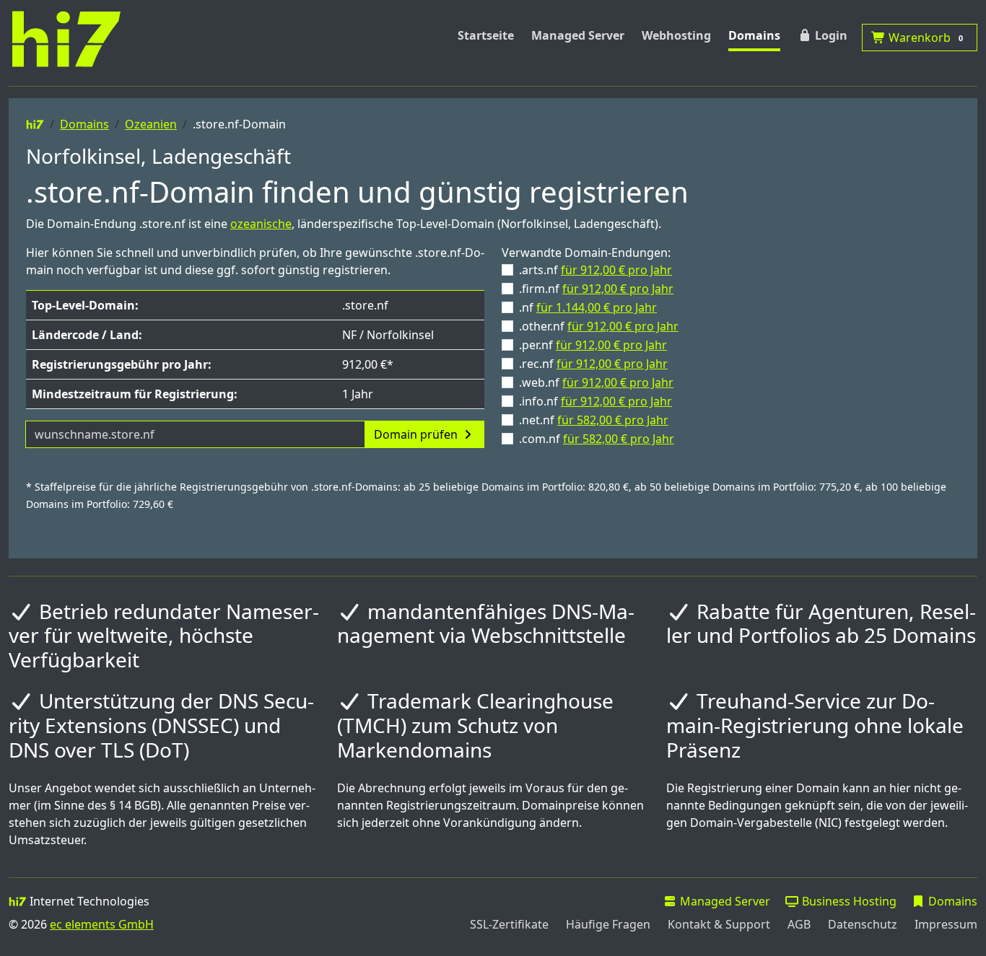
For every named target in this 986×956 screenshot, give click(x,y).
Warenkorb (924, 37)
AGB (799, 924)
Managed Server (577, 35)
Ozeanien (151, 124)
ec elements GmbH (102, 924)
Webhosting (676, 35)
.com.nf (596, 439)
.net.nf (593, 420)
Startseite (486, 35)
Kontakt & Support (719, 924)
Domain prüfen (417, 434)
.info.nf (595, 401)
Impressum (946, 924)
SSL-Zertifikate (509, 924)
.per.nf (593, 345)
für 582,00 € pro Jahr (612, 420)
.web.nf (596, 382)
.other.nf (599, 326)
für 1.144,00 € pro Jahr (596, 307)
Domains (754, 35)
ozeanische (261, 224)
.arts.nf (595, 270)
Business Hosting (847, 901)
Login (829, 35)
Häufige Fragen (608, 924)
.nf (588, 307)
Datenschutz (862, 924)
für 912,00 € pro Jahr (616, 270)
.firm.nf (596, 289)
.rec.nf (593, 364)
